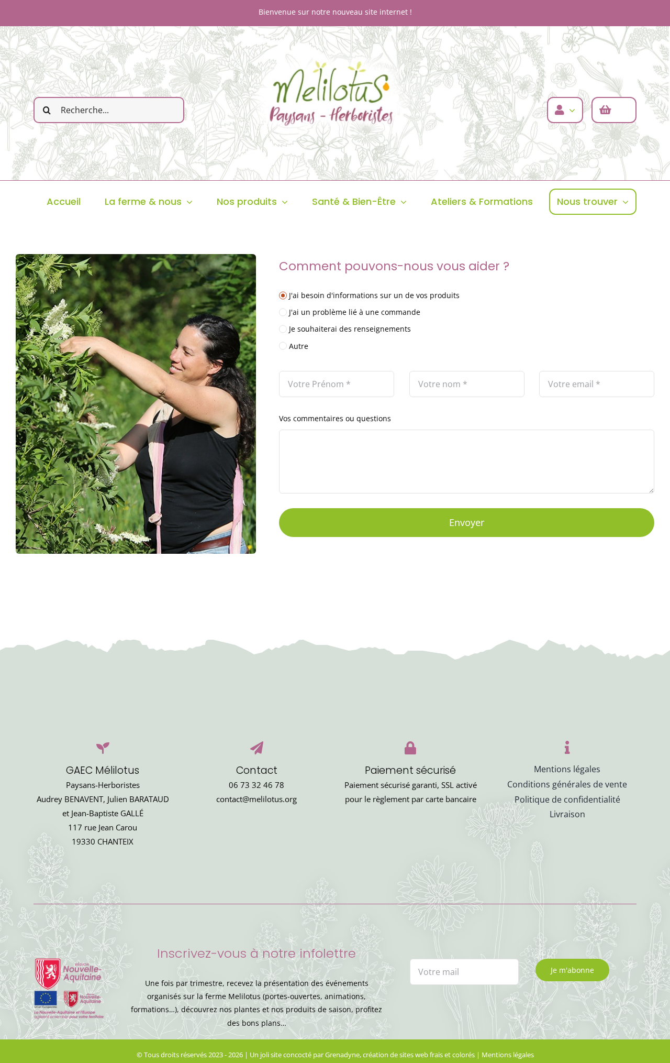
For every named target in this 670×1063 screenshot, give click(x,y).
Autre (298, 346)
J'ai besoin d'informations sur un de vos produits (374, 295)
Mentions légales (508, 1054)
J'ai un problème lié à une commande (354, 312)
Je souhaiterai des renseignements (350, 329)
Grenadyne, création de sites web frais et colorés (400, 1054)
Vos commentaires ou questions (335, 418)
